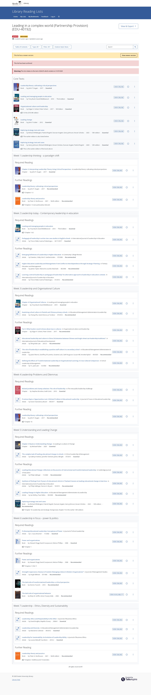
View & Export (127, 26)
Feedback (44, 17)
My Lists (23, 17)
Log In (53, 17)
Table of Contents (21, 47)
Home (15, 17)
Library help (16, 680)
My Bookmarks (34, 17)
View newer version (129, 55)
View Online (118, 87)
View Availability (116, 595)
